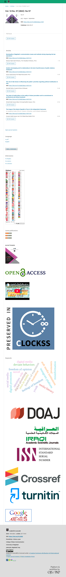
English (7, 141)
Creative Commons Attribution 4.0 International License (32, 554)
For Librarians (8, 163)
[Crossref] (33, 485)
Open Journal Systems (11, 130)
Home (6, 6)
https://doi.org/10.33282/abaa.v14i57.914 (20, 72)
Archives (12, 6)
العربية (6, 139)
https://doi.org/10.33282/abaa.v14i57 (34, 22)
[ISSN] (39, 461)
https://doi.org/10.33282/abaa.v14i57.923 (20, 113)
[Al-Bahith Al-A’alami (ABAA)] (18, 521)
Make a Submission (11, 149)
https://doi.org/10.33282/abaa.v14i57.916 (20, 99)
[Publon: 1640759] (7, 560)
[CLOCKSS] (29, 351)
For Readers (8, 158)
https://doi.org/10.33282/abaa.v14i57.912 (20, 58)
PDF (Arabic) (11, 38)
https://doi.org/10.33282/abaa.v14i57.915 (20, 85)
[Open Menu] (5, 1)
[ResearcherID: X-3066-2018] (12, 560)
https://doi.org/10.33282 (16, 536)
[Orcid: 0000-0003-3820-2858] (9, 560)
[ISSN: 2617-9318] (14, 560)
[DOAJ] (35, 424)
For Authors (8, 161)
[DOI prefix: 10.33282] (15, 560)
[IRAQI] (43, 444)
